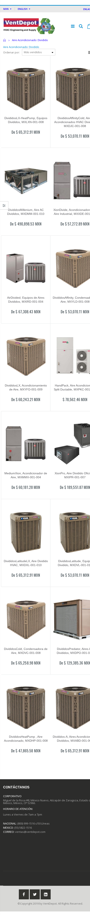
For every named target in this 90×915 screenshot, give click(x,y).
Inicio (4, 40)
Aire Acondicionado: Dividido (21, 47)
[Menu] (73, 26)
